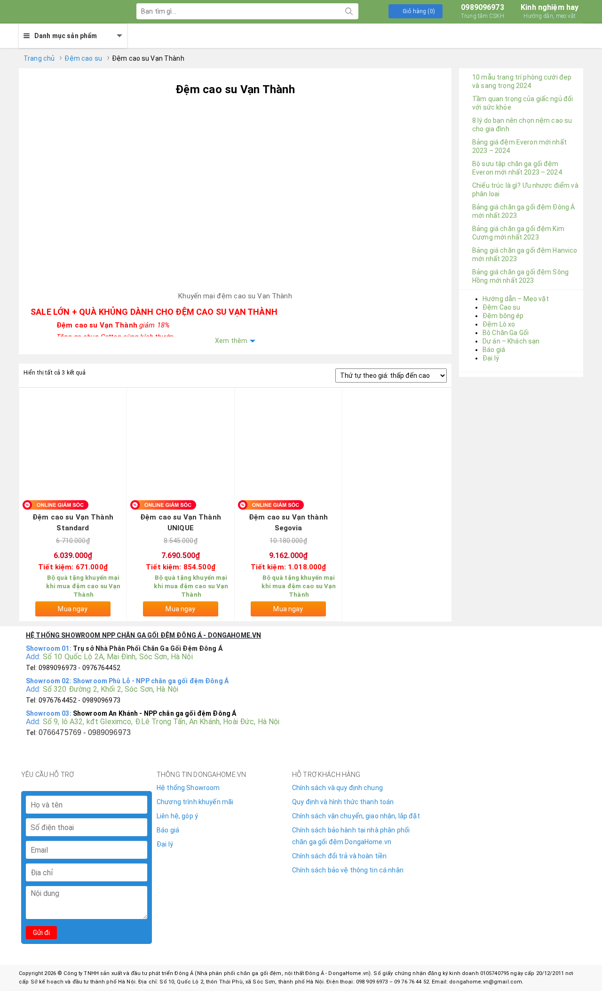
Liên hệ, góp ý (177, 816)
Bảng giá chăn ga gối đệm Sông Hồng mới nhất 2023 (520, 276)
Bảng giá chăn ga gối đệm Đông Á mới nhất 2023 (523, 211)
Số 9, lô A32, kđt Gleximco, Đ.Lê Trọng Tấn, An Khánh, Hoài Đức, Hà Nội (161, 721)
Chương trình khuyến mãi (195, 802)
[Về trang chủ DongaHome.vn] (66, 12)
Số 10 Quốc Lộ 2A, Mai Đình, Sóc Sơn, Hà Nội (118, 656)
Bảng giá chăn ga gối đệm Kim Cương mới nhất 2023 (518, 233)
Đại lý (491, 358)
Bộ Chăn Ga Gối (506, 332)
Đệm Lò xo (499, 324)
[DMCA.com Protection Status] (495, 806)
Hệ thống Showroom (188, 787)
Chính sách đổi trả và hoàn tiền (339, 856)
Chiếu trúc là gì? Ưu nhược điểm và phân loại (525, 190)
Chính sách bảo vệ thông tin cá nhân (348, 870)
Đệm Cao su (501, 307)
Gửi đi (41, 932)
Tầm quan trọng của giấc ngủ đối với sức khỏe (522, 103)
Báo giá (494, 349)
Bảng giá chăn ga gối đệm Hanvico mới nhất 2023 (524, 255)
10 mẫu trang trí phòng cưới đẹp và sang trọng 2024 (521, 81)
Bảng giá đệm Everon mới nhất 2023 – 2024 (519, 146)
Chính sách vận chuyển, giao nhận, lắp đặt (356, 816)
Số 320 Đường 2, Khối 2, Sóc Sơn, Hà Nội (110, 689)
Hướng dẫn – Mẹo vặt (516, 299)
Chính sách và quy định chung (337, 787)
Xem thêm (231, 340)
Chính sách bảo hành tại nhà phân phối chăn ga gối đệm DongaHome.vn (351, 836)
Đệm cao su (83, 58)
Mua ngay (72, 609)
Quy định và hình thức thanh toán (343, 802)
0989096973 (482, 11)
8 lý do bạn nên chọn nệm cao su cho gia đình (522, 125)
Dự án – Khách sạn (511, 341)
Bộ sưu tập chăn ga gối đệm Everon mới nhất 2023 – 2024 (517, 168)
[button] (415, 11)
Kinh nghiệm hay (549, 11)
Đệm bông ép (503, 316)
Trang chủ (39, 58)
